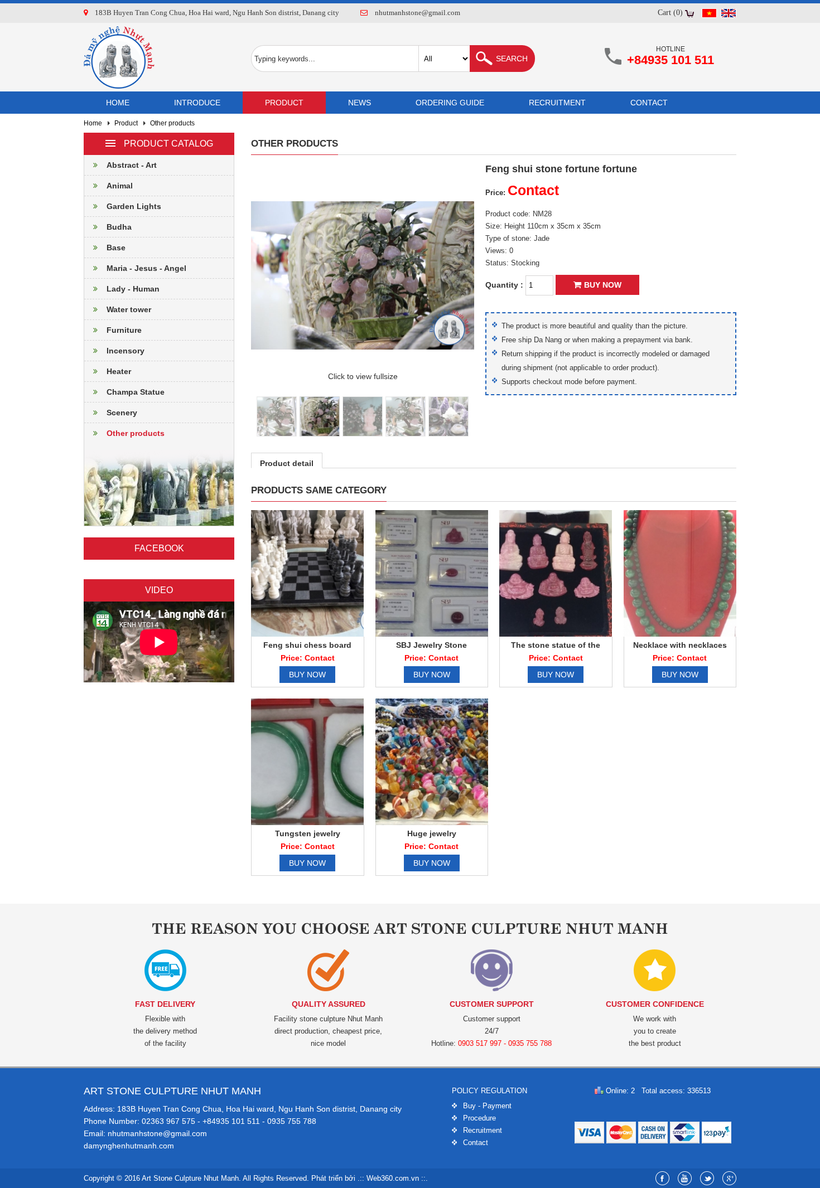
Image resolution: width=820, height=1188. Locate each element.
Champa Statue (136, 391)
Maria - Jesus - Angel (146, 268)
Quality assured (328, 1004)
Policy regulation (489, 1091)
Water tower (129, 309)
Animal (120, 185)
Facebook (159, 548)
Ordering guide (450, 102)
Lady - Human (133, 288)
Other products (172, 123)
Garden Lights (134, 206)
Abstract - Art (132, 165)
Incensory (125, 350)
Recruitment (557, 102)
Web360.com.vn (392, 1178)
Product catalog (168, 143)
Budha (119, 226)
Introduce (197, 102)
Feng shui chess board (307, 645)
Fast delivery (165, 1004)
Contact (649, 102)
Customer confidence (655, 1004)
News (359, 102)
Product (284, 102)
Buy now (602, 284)
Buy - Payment (487, 1106)
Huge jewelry (431, 833)
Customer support (492, 1004)
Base (116, 247)
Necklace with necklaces (680, 645)
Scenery (122, 412)
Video (159, 590)
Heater (119, 371)
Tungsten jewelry (307, 833)
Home (117, 102)
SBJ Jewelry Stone (431, 645)
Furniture (124, 330)
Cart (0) (670, 12)
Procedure (479, 1118)
